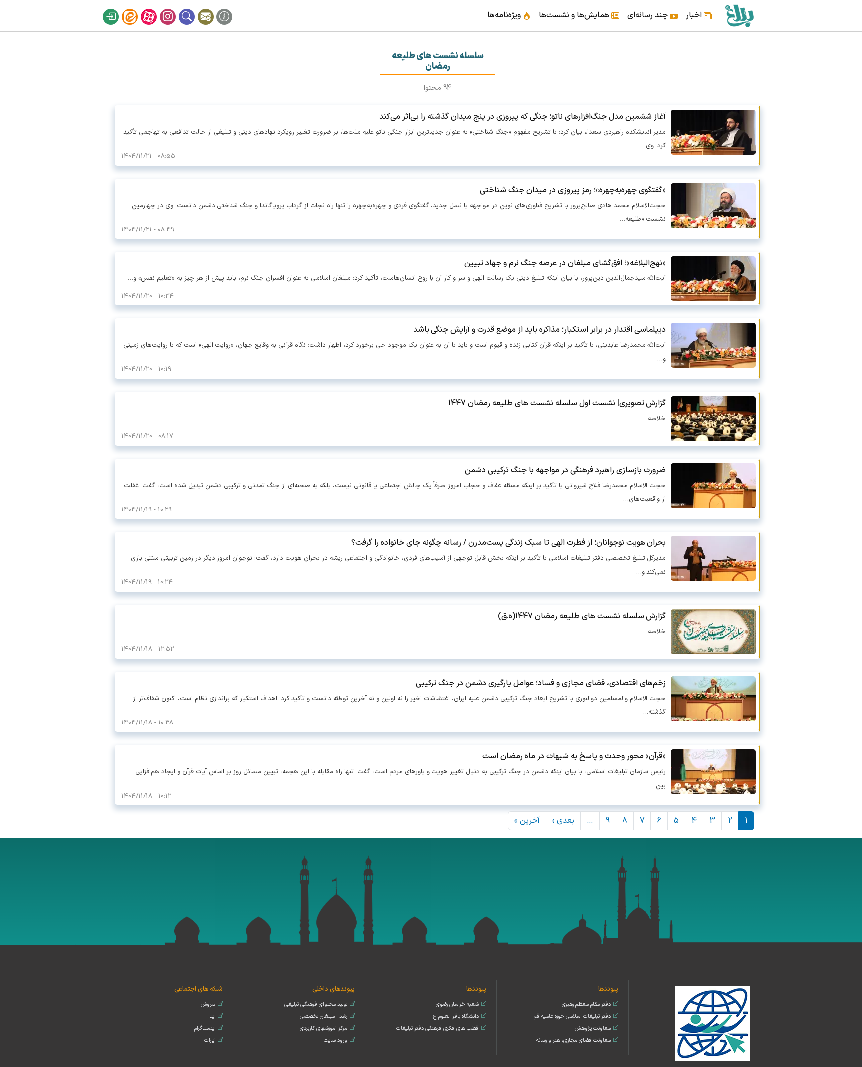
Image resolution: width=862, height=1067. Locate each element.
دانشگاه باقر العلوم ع (456, 1016)
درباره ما (230, 9)
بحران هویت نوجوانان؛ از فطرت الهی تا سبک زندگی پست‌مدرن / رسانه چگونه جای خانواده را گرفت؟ (508, 543)
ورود (117, 9)
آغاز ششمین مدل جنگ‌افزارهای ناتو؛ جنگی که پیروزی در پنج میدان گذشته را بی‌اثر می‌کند (522, 117)
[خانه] (739, 15)
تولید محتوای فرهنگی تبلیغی (315, 1004)
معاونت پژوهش (593, 1028)
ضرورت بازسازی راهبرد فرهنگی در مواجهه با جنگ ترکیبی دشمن (565, 470)
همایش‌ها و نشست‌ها (574, 15)
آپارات (155, 9)
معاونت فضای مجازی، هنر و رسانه (573, 1040)
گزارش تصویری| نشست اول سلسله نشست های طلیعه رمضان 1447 (557, 403)
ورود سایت (335, 1040)
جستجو (193, 9)
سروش (208, 1004)
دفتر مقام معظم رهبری (586, 1004)
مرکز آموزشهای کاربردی (323, 1028)
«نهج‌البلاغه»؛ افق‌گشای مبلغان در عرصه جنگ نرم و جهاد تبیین (565, 263)
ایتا (136, 9)
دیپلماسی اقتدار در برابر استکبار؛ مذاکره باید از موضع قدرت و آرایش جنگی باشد (539, 330)
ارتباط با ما (212, 9)
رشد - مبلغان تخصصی (323, 1016)
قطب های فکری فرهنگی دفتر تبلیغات (437, 1028)
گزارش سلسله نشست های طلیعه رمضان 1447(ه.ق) (582, 616)
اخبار (694, 15)
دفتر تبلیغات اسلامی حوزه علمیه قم (572, 1016)
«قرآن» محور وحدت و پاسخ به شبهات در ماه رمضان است (574, 756)
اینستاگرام (174, 9)
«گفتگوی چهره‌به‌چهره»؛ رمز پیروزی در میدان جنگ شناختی (573, 190)
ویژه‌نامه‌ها (504, 15)
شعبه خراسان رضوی (457, 1004)
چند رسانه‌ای (647, 15)
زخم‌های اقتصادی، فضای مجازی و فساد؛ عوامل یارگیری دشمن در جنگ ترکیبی (541, 683)
